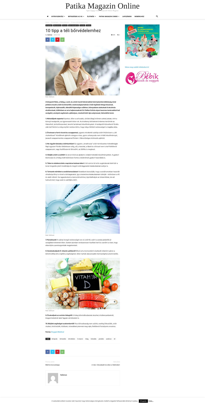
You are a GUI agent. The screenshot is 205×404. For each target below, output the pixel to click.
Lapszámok (127, 16)
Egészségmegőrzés (73, 25)
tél (114, 339)
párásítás (101, 339)
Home (47, 22)
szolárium (109, 339)
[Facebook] (47, 40)
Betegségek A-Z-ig (75, 16)
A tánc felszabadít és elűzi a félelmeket (106, 365)
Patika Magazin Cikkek (108, 16)
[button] (157, 17)
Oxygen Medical (57, 332)
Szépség (88, 25)
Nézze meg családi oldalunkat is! (137, 67)
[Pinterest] (57, 40)
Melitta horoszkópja (52, 365)
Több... (150, 401)
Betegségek (54, 22)
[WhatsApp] (62, 40)
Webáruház (139, 16)
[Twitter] (52, 40)
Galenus (49, 35)
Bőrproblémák (64, 22)
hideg (86, 339)
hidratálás (93, 339)
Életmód (90, 16)
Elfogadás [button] (143, 401)
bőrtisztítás (63, 339)
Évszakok (82, 25)
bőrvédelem (71, 339)
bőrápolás (54, 339)
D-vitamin (80, 339)
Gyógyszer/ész (57, 16)
